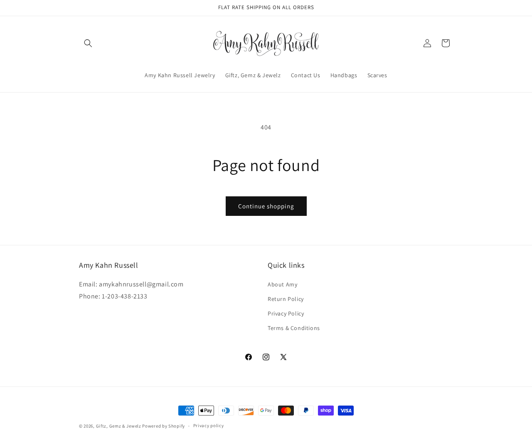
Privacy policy (208, 425)
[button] (88, 43)
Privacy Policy (286, 313)
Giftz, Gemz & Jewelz (118, 426)
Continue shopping (266, 206)
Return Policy (286, 299)
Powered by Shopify (163, 426)
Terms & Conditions (294, 328)
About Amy (282, 284)
